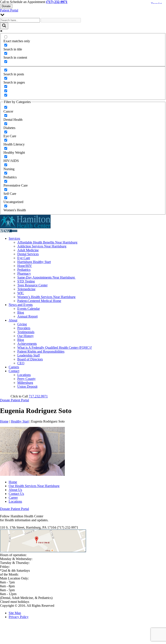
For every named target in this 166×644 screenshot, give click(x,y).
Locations (24, 375)
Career (13, 497)
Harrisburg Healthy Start (34, 262)
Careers (14, 367)
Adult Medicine (28, 250)
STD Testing (26, 281)
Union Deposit (27, 386)
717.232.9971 (38, 396)
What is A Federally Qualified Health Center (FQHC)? (54, 347)
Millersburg (25, 382)
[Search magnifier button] (4, 26)
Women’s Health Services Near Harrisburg (46, 297)
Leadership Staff (28, 355)
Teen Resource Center (32, 285)
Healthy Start (20, 421)
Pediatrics (23, 269)
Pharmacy (24, 273)
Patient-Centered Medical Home (39, 301)
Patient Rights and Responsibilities (40, 351)
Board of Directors (30, 359)
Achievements (27, 343)
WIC (20, 293)
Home (4, 421)
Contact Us (16, 494)
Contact (14, 371)
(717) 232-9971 (56, 2)
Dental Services (28, 254)
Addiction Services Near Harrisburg (41, 246)
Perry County (26, 379)
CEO (20, 363)
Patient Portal (9, 10)
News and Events (21, 305)
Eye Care (23, 258)
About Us (15, 490)
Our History (25, 336)
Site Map (15, 613)
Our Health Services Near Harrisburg (34, 486)
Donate (6, 6)
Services (14, 238)
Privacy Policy (19, 617)
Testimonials (25, 332)
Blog (20, 312)
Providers (23, 328)
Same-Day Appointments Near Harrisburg (46, 277)
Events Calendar (28, 308)
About (13, 320)
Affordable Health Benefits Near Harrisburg (47, 242)
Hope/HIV (24, 266)
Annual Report (27, 316)
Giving (22, 324)
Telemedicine (26, 289)
